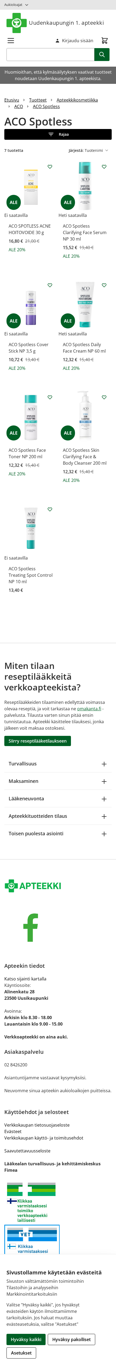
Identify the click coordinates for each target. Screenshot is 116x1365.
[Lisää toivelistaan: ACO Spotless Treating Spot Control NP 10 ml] (50, 509)
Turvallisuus (23, 763)
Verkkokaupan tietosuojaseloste (37, 1125)
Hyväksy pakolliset (71, 1339)
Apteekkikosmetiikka (77, 100)
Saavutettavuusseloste (27, 1151)
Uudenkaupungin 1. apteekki (66, 22)
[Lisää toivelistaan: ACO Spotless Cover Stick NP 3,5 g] (50, 285)
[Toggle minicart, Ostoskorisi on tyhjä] (105, 40)
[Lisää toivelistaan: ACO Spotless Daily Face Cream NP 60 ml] (104, 285)
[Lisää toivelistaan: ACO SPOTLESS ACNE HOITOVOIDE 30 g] (50, 166)
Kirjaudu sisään (77, 41)
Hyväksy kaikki (26, 1339)
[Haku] (102, 54)
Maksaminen (23, 781)
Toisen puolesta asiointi (36, 833)
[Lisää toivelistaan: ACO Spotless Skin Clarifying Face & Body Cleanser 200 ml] (104, 397)
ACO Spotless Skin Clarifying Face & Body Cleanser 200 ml (85, 456)
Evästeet (13, 1131)
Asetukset (21, 1353)
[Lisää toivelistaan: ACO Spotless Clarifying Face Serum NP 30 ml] (104, 166)
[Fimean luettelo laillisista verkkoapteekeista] (58, 1248)
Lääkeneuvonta (26, 798)
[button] (58, 134)
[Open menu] (10, 40)
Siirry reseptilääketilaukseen (38, 741)
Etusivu (11, 100)
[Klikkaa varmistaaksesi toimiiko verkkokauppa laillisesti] (58, 1202)
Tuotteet (38, 100)
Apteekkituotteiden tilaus (38, 816)
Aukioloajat (13, 4)
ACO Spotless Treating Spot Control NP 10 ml (31, 575)
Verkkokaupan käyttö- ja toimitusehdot (43, 1138)
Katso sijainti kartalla (25, 979)
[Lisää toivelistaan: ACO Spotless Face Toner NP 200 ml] (50, 397)
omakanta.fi (89, 709)
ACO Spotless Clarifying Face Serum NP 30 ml (85, 232)
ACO (18, 106)
